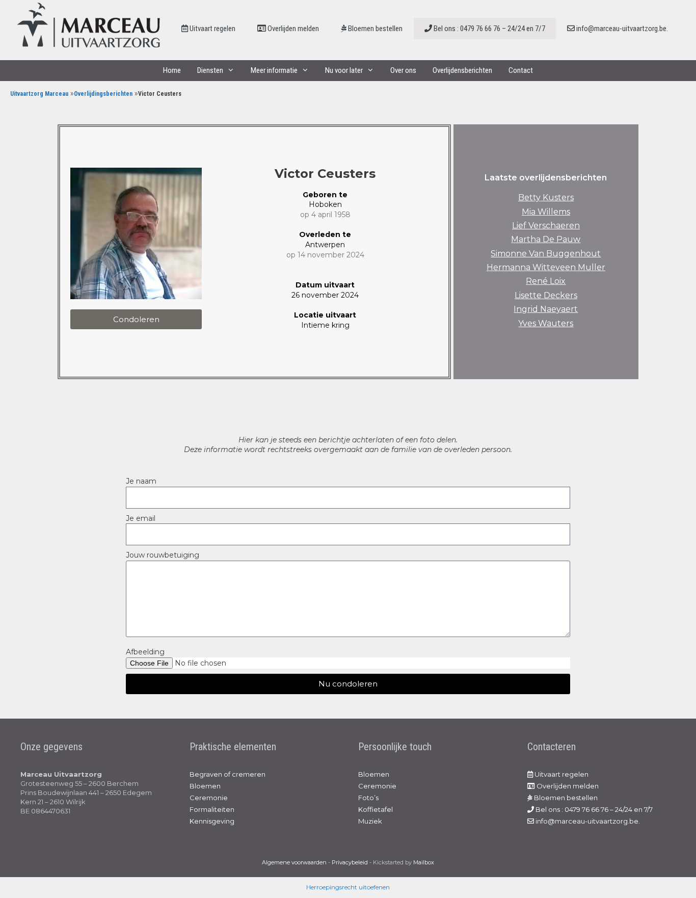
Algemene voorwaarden (294, 862)
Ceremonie (209, 798)
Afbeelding (145, 651)
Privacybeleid (350, 862)
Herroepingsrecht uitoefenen (348, 887)
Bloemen (205, 786)
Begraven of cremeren (227, 774)
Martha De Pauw (545, 239)
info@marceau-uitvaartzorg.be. (621, 28)
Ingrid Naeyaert (546, 309)
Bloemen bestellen (374, 28)
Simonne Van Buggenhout (546, 253)
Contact (520, 70)
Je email (140, 518)
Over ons (403, 70)
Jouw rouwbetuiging (162, 555)
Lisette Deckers (546, 295)
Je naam (141, 481)
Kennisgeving (212, 821)
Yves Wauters (545, 323)
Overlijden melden (292, 28)
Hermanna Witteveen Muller (546, 267)
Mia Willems (546, 212)
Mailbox (423, 862)
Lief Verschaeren (546, 225)
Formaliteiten (212, 809)
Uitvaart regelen (211, 28)
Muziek (370, 821)
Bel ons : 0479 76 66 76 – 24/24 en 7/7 (488, 28)
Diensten (210, 70)
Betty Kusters (546, 197)
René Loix (546, 281)
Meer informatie (274, 70)
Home (172, 70)
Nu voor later (344, 70)
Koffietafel (375, 809)
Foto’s (368, 798)
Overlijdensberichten (462, 70)
